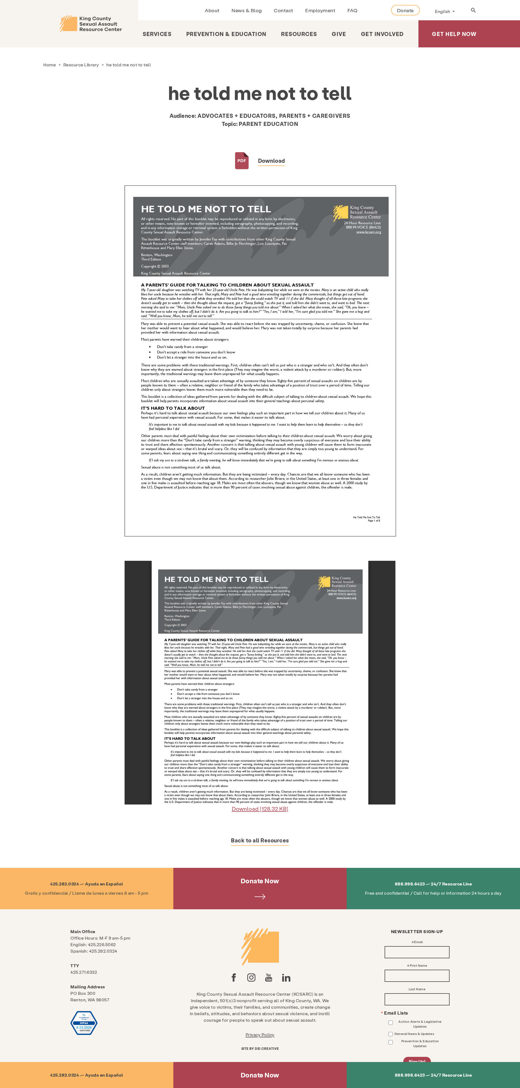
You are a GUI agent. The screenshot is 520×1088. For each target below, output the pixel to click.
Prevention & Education (226, 34)
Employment (320, 10)
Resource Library (81, 64)
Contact (283, 10)
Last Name (417, 989)
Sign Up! (417, 1061)
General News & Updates (414, 1033)
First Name (418, 965)
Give (339, 34)
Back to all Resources (260, 840)
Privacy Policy (260, 1034)
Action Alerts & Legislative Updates (420, 1023)
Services (157, 34)
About (212, 10)
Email (418, 941)
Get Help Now (454, 34)
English (443, 11)
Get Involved (382, 34)
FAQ (352, 10)
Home (49, 64)
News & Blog (247, 10)
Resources (299, 34)
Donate (405, 10)
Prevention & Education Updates (420, 1043)
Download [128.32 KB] (260, 808)
